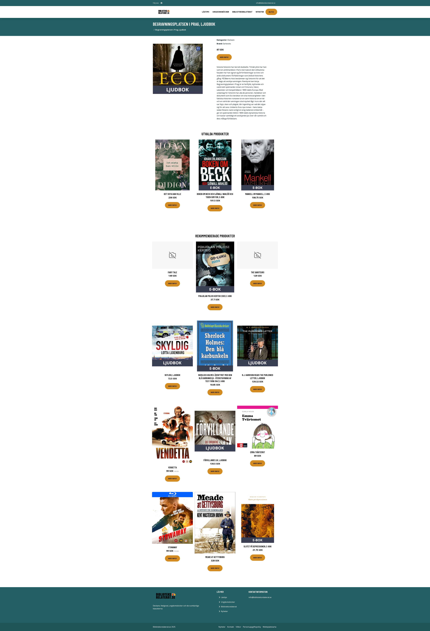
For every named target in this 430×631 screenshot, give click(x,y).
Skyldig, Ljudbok (172, 375)
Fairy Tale (172, 272)
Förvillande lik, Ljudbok (215, 460)
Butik (271, 12)
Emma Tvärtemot (257, 452)
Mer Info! (224, 57)
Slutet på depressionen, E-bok (258, 546)
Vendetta (172, 467)
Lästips (205, 12)
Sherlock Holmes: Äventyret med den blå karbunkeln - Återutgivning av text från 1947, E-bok (215, 378)
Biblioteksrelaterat (242, 12)
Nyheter (260, 12)
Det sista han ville (172, 194)
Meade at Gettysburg (215, 557)
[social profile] (161, 3)
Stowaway (172, 547)
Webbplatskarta (269, 627)
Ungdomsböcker (221, 12)
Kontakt (230, 627)
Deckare (230, 40)
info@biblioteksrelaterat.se (265, 3)
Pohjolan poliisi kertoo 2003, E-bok (215, 296)
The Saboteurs (257, 272)
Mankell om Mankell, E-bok (257, 194)
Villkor (238, 627)
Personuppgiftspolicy (252, 627)
